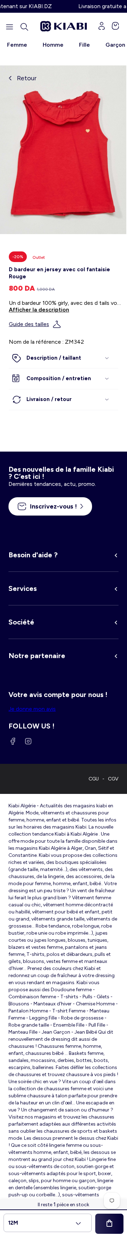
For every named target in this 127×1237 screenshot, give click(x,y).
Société (21, 622)
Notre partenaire (36, 655)
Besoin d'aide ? (33, 555)
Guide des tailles (29, 324)
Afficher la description (39, 309)
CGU (94, 779)
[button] (24, 27)
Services (22, 588)
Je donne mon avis (32, 708)
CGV (113, 779)
